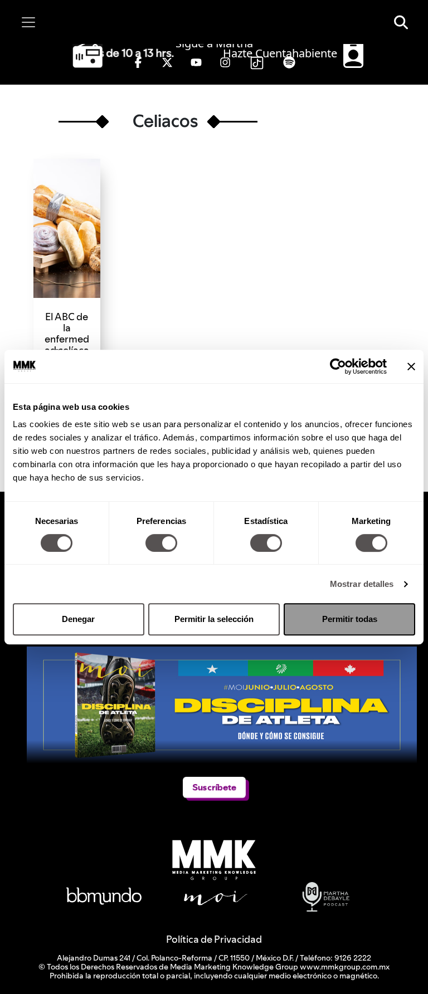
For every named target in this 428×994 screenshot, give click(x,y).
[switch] (161, 543)
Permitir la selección (214, 619)
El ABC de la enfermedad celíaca (67, 333)
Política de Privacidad (214, 939)
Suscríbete (214, 787)
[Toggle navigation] (28, 22)
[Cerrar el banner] (411, 366)
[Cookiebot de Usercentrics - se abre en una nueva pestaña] (338, 366)
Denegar (78, 619)
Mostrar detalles (362, 584)
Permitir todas (349, 619)
